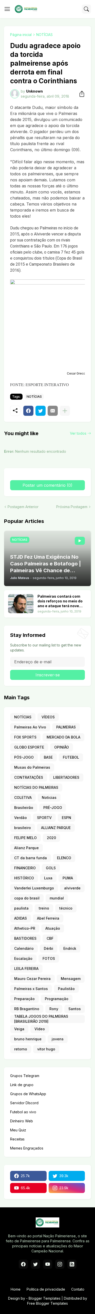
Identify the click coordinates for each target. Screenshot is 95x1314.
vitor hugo (46, 1049)
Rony (53, 1009)
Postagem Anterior (23, 507)
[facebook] (23, 1264)
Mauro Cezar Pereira (32, 978)
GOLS (51, 868)
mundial (57, 898)
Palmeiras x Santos (31, 989)
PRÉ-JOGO (52, 807)
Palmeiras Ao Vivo (30, 727)
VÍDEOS (48, 717)
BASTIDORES (25, 938)
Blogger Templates (45, 1298)
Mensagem (71, 978)
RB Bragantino (26, 1009)
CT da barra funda (30, 858)
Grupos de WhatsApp (28, 1094)
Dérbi (48, 948)
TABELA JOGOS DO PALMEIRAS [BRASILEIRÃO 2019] (41, 1019)
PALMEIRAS (66, 727)
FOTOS (49, 958)
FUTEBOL (71, 757)
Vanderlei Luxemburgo (34, 888)
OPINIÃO (61, 747)
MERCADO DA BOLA (63, 737)
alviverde (72, 888)
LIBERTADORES (66, 777)
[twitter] (35, 1264)
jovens (58, 1039)
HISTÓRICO (24, 878)
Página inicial (21, 34)
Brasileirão (23, 807)
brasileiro (22, 828)
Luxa (48, 878)
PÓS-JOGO (24, 757)
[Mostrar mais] (65, 411)
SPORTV (44, 817)
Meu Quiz (18, 1130)
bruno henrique (28, 1039)
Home (16, 1289)
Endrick (69, 948)
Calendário (24, 948)
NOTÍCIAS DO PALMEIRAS (36, 787)
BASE (48, 757)
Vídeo (39, 1029)
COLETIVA (23, 797)
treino (44, 908)
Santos (74, 1009)
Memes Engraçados (26, 1148)
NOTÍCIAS (44, 34)
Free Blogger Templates (47, 1303)
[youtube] (47, 1264)
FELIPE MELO (25, 838)
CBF (50, 938)
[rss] (72, 1264)
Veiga (19, 1029)
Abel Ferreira (48, 918)
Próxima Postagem (71, 507)
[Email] (53, 411)
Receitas (17, 1139)
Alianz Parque (26, 848)
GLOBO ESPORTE (29, 747)
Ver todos (78, 433)
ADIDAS (20, 918)
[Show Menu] (7, 9)
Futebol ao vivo (23, 1112)
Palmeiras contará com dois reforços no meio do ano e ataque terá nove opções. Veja (60, 601)
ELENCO (64, 858)
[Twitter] (40, 411)
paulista (21, 908)
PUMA (68, 878)
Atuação (52, 928)
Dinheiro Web (21, 1121)
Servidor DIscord (24, 1103)
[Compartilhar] (80, 93)
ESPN (66, 817)
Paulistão (66, 989)
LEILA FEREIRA (26, 968)
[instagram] (59, 1264)
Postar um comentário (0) (47, 485)
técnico (65, 908)
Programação (56, 999)
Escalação (23, 958)
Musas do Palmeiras (32, 767)
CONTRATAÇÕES (28, 777)
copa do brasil (27, 898)
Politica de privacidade (46, 1289)
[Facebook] (28, 411)
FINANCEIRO (25, 868)
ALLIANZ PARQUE (56, 828)
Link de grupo (21, 1085)
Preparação (24, 999)
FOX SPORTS (25, 737)
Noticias (49, 797)
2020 (51, 838)
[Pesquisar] (86, 9)
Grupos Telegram (24, 1076)
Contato (77, 1289)
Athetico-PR (24, 928)
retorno (20, 1049)
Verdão (20, 817)
